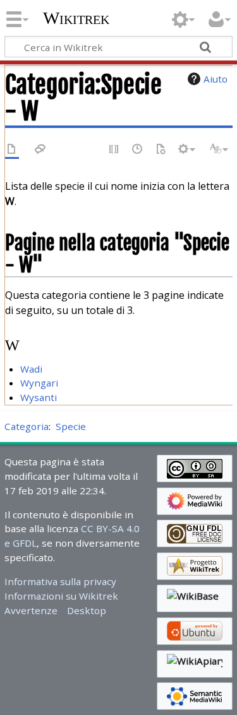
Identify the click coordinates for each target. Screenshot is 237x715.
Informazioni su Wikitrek (61, 596)
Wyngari (39, 382)
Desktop (86, 610)
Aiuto (216, 79)
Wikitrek (76, 18)
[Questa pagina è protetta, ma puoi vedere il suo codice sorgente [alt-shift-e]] (114, 149)
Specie (71, 426)
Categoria (26, 426)
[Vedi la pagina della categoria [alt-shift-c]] (12, 149)
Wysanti (38, 397)
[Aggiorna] (160, 149)
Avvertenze (31, 610)
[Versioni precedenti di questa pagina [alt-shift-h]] (138, 149)
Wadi (31, 369)
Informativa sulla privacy (60, 581)
